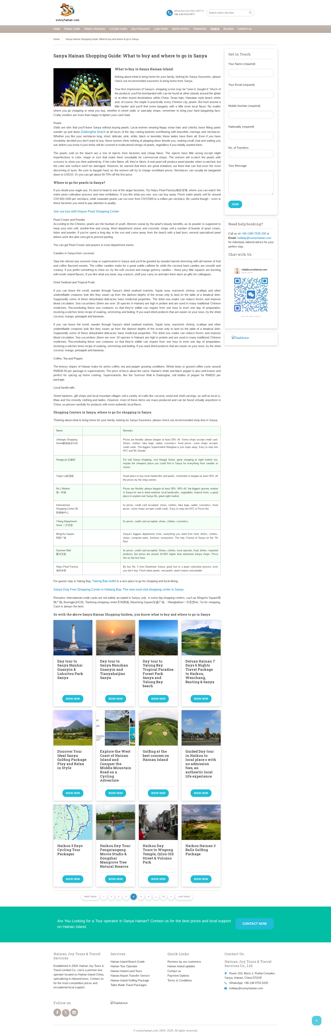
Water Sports (180, 29)
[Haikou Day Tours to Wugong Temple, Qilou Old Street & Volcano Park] (158, 822)
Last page (184, 896)
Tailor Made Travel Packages (129, 985)
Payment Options (178, 975)
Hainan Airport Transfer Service (130, 975)
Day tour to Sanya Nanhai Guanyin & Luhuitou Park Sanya (70, 669)
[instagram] (74, 1012)
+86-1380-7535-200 (254, 233)
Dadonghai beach (93, 131)
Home (56, 29)
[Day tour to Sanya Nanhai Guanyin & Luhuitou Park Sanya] (72, 637)
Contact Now (255, 924)
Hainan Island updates (181, 966)
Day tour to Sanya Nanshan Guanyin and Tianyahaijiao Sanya (114, 669)
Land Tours (161, 29)
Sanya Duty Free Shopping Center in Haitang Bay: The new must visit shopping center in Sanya (118, 589)
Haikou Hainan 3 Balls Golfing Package (200, 849)
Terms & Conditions (179, 980)
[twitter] (66, 1013)
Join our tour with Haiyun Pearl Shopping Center (86, 211)
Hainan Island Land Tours (126, 971)
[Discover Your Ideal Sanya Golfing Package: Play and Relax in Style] (72, 728)
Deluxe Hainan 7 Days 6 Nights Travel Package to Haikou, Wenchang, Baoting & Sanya (200, 671)
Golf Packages (140, 29)
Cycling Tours (118, 29)
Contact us (245, 29)
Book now (73, 698)
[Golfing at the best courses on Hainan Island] (158, 728)
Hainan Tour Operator (124, 966)
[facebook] (57, 1012)
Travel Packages (94, 29)
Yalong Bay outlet (104, 581)
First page (90, 896)
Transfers (199, 29)
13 (163, 896)
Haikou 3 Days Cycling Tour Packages (70, 849)
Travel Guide (72, 29)
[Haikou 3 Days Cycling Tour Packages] (72, 822)
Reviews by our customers (184, 961)
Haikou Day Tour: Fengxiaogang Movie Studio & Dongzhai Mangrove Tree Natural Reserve (115, 856)
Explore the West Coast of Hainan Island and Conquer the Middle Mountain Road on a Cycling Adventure (115, 766)
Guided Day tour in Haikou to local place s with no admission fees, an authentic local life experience (200, 763)
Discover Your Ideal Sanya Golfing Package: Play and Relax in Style (72, 759)
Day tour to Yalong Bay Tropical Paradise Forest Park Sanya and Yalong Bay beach (158, 673)
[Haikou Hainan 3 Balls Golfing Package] (201, 822)
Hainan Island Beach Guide (128, 961)
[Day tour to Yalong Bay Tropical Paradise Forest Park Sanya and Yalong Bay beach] (158, 637)
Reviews (228, 29)
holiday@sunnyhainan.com (254, 237)
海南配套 (215, 29)
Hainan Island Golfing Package (130, 980)
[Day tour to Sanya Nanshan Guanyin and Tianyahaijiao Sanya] (115, 637)
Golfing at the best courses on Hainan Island (156, 755)
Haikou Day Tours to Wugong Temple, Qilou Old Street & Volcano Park (158, 853)
